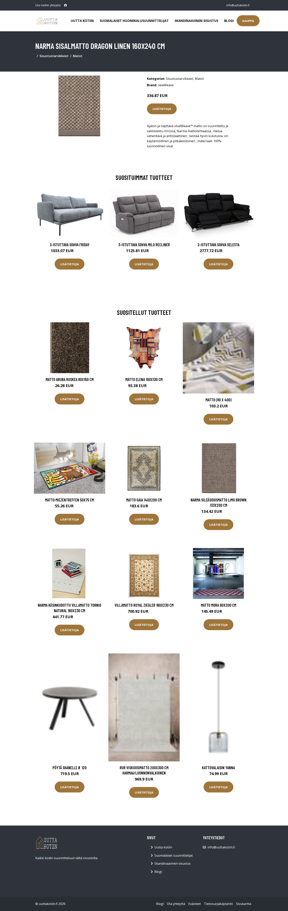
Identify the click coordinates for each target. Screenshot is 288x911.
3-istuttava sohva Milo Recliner (144, 244)
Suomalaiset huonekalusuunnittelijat (134, 21)
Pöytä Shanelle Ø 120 (70, 767)
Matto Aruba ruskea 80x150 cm (70, 379)
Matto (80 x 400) (219, 399)
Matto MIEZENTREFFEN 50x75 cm (69, 499)
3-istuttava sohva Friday (70, 244)
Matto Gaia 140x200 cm (144, 499)
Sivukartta (243, 904)
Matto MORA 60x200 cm (218, 605)
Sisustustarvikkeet (54, 56)
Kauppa (248, 21)
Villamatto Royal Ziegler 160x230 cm (144, 605)
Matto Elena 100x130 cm (144, 379)
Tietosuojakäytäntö (218, 904)
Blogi (229, 21)
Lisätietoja (162, 109)
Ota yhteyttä (176, 904)
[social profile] (65, 5)
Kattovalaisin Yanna (218, 767)
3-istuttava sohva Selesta (218, 244)
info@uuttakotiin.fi (238, 5)
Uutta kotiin (82, 21)
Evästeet (194, 904)
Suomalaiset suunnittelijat (173, 855)
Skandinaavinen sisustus (196, 21)
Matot (77, 56)
